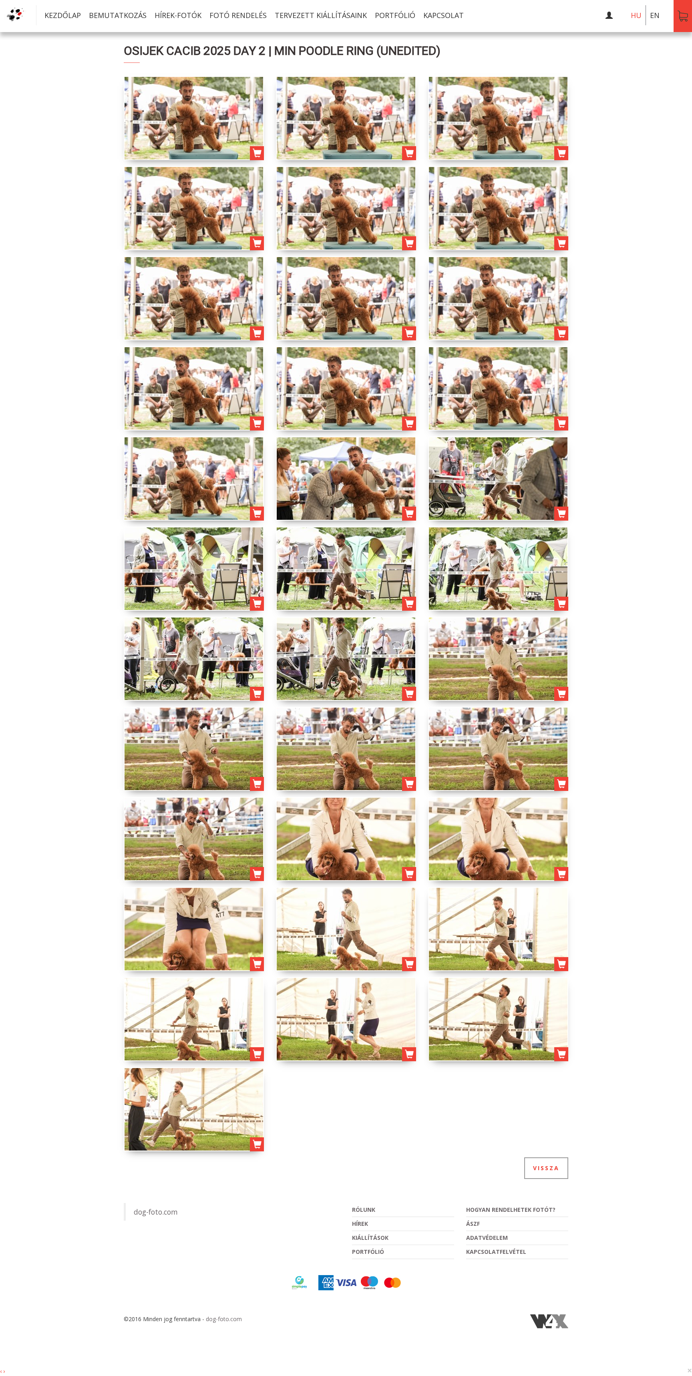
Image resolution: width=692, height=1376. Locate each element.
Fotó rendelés (238, 15)
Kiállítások (370, 1237)
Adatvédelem (487, 1237)
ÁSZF (473, 1223)
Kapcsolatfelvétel (496, 1251)
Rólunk (363, 1209)
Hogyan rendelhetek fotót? (510, 1209)
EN (655, 15)
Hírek (360, 1223)
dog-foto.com (156, 1212)
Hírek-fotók (178, 15)
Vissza (546, 1168)
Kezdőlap (62, 15)
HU (636, 15)
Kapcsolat (443, 15)
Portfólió (395, 15)
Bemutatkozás (118, 15)
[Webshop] (683, 16)
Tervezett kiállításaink (321, 15)
